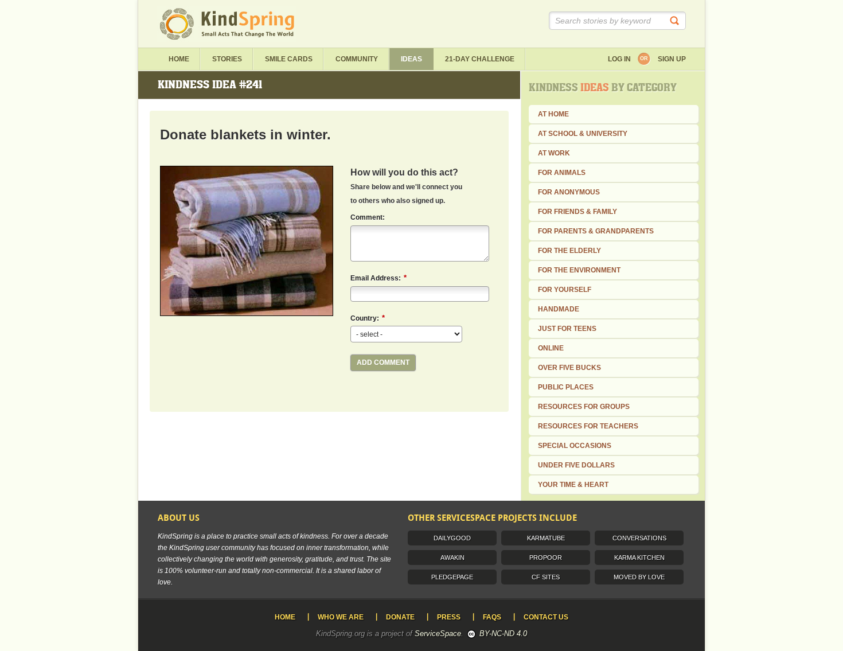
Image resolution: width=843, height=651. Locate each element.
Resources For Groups (584, 407)
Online (551, 348)
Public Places (566, 387)
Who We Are (341, 617)
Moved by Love (639, 577)
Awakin (452, 557)
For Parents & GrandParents (596, 231)
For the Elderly (569, 251)
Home (179, 59)
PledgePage (452, 577)
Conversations (639, 538)
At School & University (582, 134)
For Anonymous (569, 192)
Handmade (558, 309)
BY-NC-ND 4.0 (503, 633)
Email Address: (378, 278)
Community (356, 59)
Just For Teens (567, 329)
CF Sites (546, 577)
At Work (554, 153)
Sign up (672, 59)
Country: (367, 318)
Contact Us (546, 617)
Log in (619, 59)
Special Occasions (574, 446)
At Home (553, 114)
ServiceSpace (438, 633)
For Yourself (564, 290)
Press (448, 617)
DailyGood (452, 538)
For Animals (562, 173)
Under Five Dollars (576, 465)
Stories (227, 59)
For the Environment (579, 270)
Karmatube (546, 538)
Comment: (367, 217)
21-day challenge (479, 59)
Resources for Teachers (588, 426)
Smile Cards (289, 59)
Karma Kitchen (639, 557)
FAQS (492, 617)
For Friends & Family (577, 212)
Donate (400, 617)
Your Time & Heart (573, 485)
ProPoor (545, 557)
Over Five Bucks (569, 368)
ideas (411, 59)
